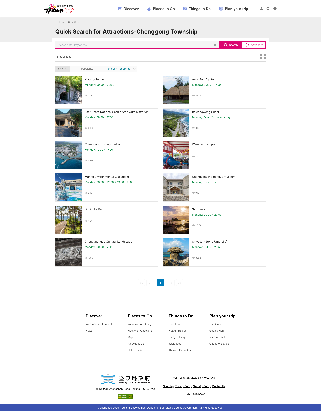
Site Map (168, 386)
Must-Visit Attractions (140, 330)
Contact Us (218, 386)
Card (263, 56)
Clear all (215, 45)
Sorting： (63, 68)
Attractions (73, 22)
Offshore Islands (219, 343)
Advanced (257, 45)
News (89, 330)
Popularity (87, 68)
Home (61, 22)
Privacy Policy (183, 386)
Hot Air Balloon (178, 330)
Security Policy (202, 386)
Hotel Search (135, 350)
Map (130, 337)
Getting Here (217, 330)
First (141, 282)
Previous (149, 282)
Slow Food (175, 324)
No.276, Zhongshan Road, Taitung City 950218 (127, 389)
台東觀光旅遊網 (58, 8)
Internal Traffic (217, 337)
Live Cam (215, 324)
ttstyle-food (175, 343)
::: (56, 22)
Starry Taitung (177, 337)
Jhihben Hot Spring (119, 68)
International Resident (99, 324)
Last (179, 282)
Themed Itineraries (180, 350)
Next (171, 282)
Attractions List (136, 343)
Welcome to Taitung (139, 324)
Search (233, 45)
